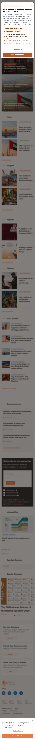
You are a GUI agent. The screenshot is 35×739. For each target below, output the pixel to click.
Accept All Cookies (17, 736)
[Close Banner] (32, 720)
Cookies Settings (18, 731)
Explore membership (17, 54)
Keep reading (18, 49)
